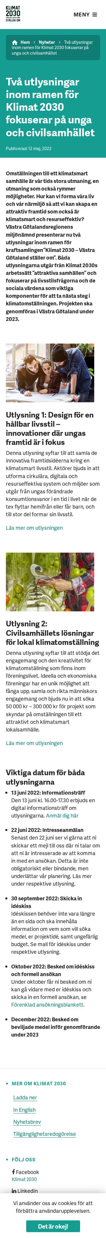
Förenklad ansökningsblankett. (48, 1004)
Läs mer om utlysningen (34, 527)
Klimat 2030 (24, 1179)
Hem (25, 42)
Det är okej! (53, 1226)
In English (24, 1109)
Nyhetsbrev (27, 1121)
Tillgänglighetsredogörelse (44, 1133)
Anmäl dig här (62, 815)
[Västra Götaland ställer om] (13, 14)
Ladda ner (25, 1097)
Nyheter (47, 42)
